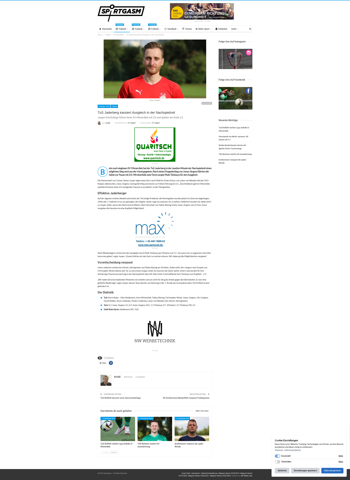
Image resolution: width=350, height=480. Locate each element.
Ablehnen (282, 470)
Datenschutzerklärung (209, 473)
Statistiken (286, 462)
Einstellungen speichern (305, 470)
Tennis (188, 29)
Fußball (121, 28)
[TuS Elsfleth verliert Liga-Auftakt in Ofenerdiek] (117, 429)
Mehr (341, 456)
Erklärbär (222, 29)
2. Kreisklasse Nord (145, 418)
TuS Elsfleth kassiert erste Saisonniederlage (120, 398)
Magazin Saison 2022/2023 (220, 476)
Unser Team (186, 473)
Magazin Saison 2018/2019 (229, 473)
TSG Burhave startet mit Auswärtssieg (235, 154)
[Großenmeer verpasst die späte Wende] (192, 429)
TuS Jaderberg (108, 358)
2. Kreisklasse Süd (182, 418)
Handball (171, 29)
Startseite (107, 29)
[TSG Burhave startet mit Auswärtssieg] (155, 429)
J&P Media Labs (246, 476)
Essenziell (286, 456)
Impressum (196, 473)
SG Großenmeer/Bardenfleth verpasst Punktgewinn (186, 398)
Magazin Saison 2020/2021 (198, 476)
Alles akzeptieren (332, 470)
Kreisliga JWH (104, 106)
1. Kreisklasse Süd (108, 418)
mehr (234, 29)
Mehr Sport (203, 29)
